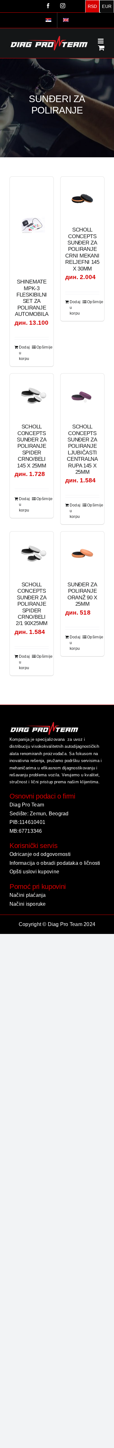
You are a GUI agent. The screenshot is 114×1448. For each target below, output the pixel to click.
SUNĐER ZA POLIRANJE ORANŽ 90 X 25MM (82, 594)
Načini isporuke (28, 904)
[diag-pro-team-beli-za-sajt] (44, 723)
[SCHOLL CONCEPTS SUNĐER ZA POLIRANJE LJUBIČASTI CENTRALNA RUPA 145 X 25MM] (82, 395)
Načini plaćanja (28, 895)
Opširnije (42, 347)
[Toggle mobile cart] (101, 47)
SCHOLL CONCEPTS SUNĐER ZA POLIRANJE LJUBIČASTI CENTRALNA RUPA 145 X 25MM (82, 449)
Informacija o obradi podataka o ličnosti (55, 863)
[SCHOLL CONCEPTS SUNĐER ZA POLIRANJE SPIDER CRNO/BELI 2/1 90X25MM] (32, 553)
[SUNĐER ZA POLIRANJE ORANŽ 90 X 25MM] (82, 553)
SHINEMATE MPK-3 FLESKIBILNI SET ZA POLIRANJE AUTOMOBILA (31, 298)
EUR (106, 6)
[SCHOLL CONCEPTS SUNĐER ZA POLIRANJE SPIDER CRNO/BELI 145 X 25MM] (32, 395)
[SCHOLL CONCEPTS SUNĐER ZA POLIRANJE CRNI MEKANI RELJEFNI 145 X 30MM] (82, 198)
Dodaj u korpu (24, 353)
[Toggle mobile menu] (101, 41)
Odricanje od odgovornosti (40, 854)
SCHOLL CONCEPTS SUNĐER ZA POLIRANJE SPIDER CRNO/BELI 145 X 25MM (32, 446)
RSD (92, 6)
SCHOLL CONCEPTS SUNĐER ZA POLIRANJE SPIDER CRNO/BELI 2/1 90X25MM (32, 604)
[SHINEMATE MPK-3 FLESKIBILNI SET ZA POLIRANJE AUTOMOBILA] (32, 224)
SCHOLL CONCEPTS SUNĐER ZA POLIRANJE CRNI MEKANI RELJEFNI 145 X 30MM (82, 249)
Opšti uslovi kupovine (34, 871)
